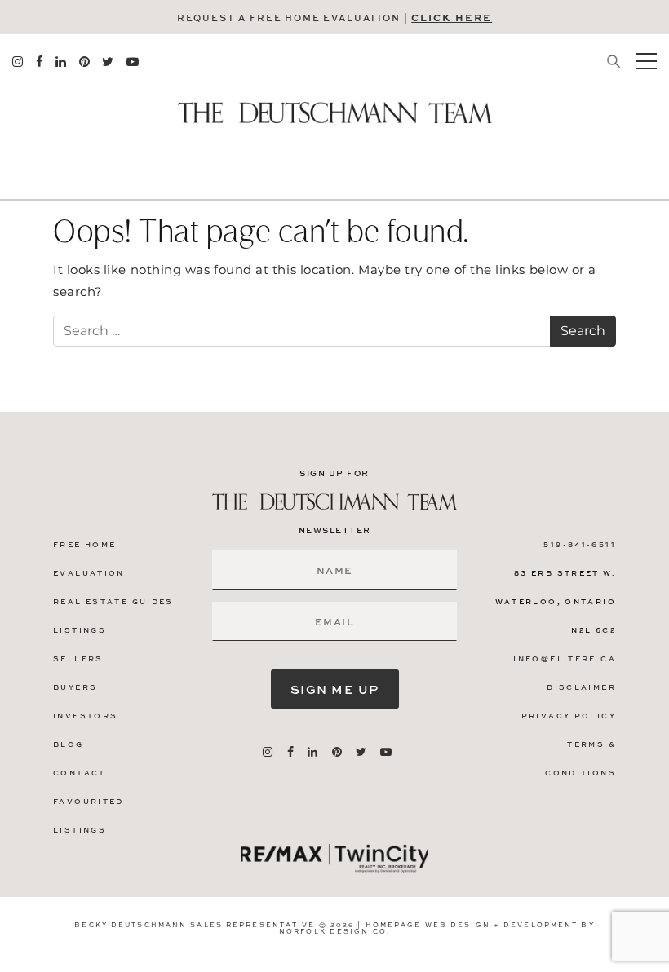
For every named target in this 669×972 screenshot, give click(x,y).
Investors (85, 715)
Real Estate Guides (113, 601)
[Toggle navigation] (646, 61)
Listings (79, 630)
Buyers (75, 687)
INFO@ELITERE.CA (564, 658)
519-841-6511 (579, 544)
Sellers (78, 658)
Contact (79, 772)
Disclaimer (581, 687)
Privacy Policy (568, 715)
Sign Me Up (334, 689)
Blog (68, 744)
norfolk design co (333, 930)
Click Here (451, 17)
